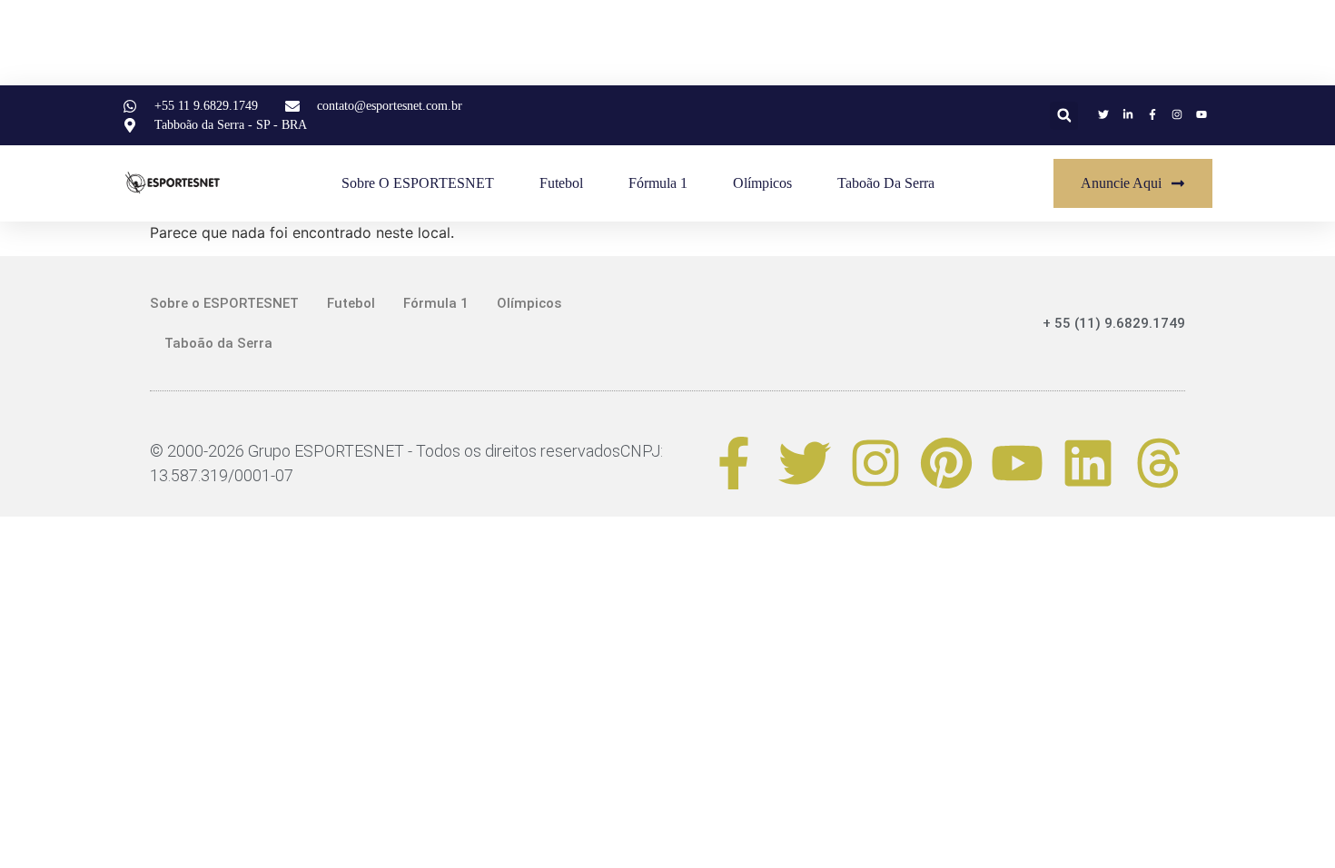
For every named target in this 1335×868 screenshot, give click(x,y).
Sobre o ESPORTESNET (417, 183)
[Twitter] (804, 463)
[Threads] (1158, 463)
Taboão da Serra (885, 183)
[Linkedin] (1088, 463)
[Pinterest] (946, 463)
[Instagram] (875, 463)
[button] (1064, 116)
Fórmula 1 (657, 183)
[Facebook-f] (733, 463)
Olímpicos (762, 183)
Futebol (561, 183)
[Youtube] (1017, 463)
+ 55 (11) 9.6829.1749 (1114, 323)
